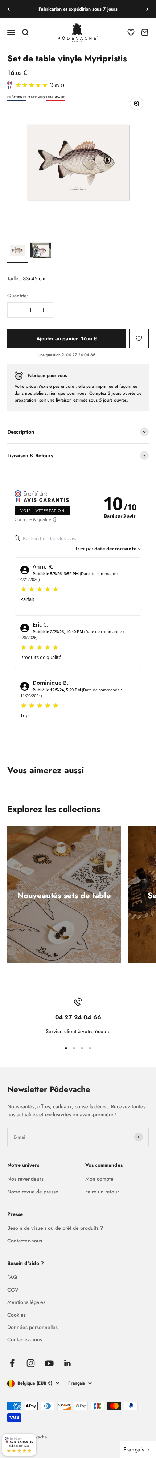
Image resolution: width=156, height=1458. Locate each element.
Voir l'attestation (42, 510)
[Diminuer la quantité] (17, 310)
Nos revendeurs (25, 1178)
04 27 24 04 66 (80, 354)
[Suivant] (147, 9)
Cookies (16, 1314)
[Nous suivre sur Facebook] (12, 1363)
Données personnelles (32, 1327)
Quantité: (17, 295)
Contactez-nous (24, 1240)
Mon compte (99, 1178)
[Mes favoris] (139, 338)
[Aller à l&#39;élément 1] (17, 251)
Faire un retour (102, 1191)
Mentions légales (26, 1302)
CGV (13, 1289)
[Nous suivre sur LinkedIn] (68, 1363)
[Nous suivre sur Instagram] (31, 1363)
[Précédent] (8, 9)
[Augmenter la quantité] (43, 310)
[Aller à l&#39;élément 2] (40, 251)
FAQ (12, 1277)
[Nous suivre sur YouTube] (49, 1363)
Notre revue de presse (32, 1191)
